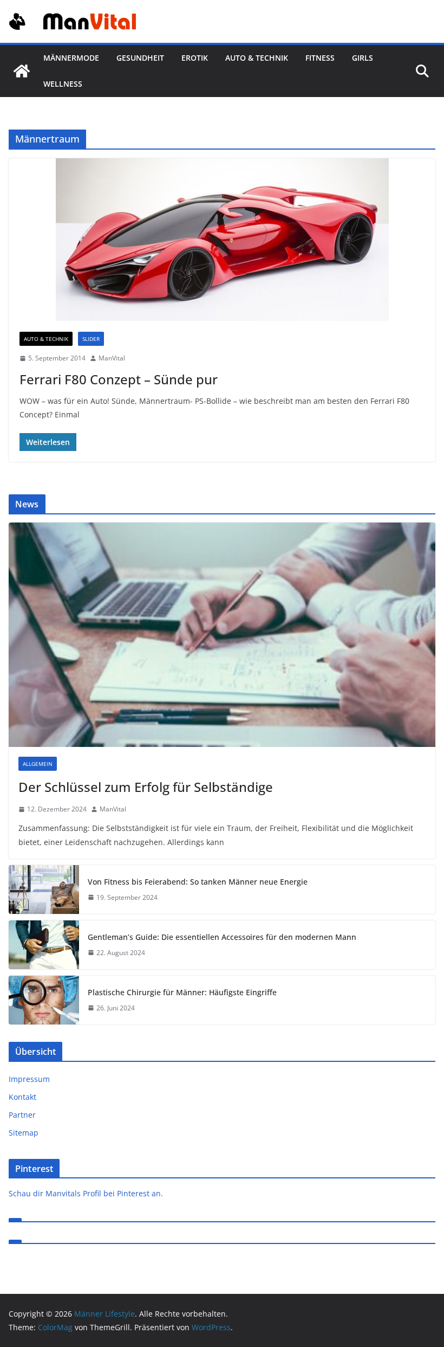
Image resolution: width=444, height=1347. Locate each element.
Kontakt (22, 1097)
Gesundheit (140, 58)
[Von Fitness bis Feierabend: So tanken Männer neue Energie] (44, 889)
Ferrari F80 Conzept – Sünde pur (118, 379)
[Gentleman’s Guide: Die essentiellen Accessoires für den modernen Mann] (44, 944)
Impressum (29, 1079)
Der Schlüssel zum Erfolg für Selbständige (145, 787)
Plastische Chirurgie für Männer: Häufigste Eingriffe (182, 992)
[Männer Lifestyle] (22, 71)
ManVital (112, 358)
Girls (362, 58)
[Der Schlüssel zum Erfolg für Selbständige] (222, 635)
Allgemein (38, 764)
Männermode (71, 58)
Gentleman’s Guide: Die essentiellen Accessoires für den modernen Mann (222, 937)
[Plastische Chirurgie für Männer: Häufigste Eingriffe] (44, 1000)
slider (91, 339)
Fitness (320, 58)
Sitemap (23, 1132)
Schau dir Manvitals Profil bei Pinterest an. (86, 1193)
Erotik (194, 58)
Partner (22, 1115)
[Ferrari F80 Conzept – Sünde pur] (222, 239)
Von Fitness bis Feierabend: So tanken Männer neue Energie (198, 881)
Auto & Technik (256, 58)
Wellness (62, 84)
